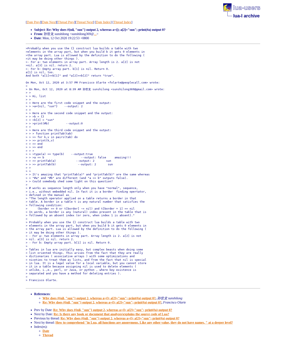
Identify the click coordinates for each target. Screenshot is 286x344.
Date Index (103, 22)
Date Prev (33, 22)
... (95, 34)
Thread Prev (66, 22)
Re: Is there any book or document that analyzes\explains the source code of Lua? (111, 314)
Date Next (49, 22)
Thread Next (84, 22)
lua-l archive (246, 15)
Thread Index (122, 22)
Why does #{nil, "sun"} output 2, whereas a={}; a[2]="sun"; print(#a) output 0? (99, 298)
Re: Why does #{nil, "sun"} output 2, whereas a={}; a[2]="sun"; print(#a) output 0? (102, 302)
